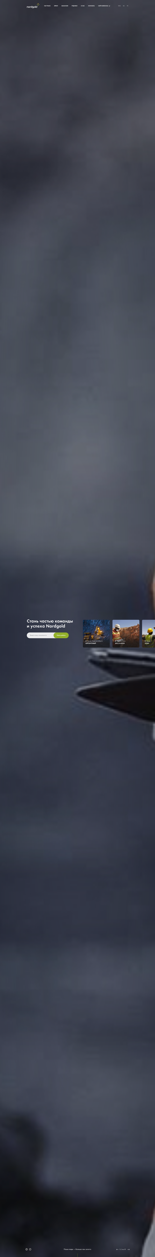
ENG (119, 6)
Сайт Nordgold (103, 6)
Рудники (74, 6)
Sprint (56, 6)
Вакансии (65, 6)
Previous (117, 1249)
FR (127, 6)
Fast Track (47, 6)
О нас (83, 6)
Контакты (91, 6)
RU (124, 6)
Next (128, 1249)
